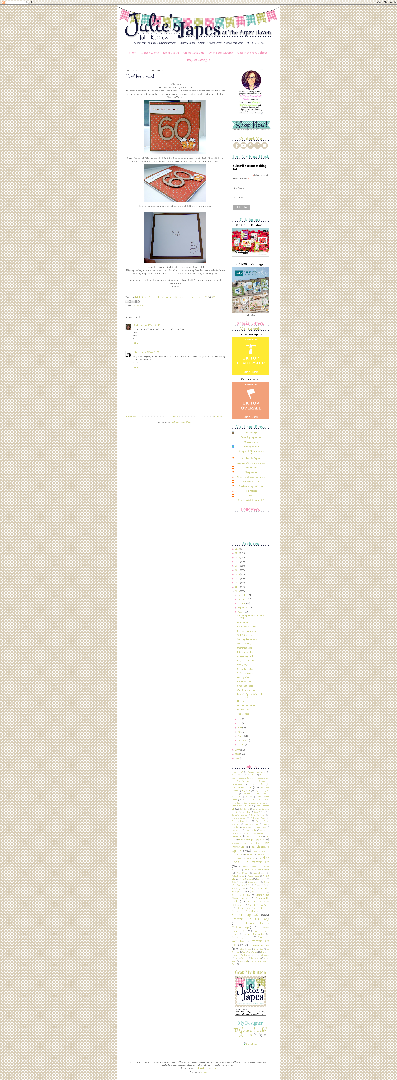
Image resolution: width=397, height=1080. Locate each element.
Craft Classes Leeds (241, 805)
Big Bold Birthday (245, 668)
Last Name (238, 197)
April (240, 731)
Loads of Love (243, 709)
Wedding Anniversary (247, 639)
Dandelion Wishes (239, 815)
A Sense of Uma (251, 441)
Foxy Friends (250, 830)
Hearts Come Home (254, 836)
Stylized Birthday (245, 949)
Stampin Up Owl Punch (258, 905)
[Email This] (126, 301)
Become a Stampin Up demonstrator (250, 785)
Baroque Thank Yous (246, 630)
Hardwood (236, 836)
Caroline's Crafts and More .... (251, 463)
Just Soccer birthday (246, 626)
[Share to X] (132, 301)
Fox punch (236, 830)
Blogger (203, 1072)
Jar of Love (255, 843)
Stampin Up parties (254, 934)
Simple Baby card (245, 685)
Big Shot (246, 790)
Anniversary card (245, 656)
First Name (238, 188)
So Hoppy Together (241, 895)
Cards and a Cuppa (251, 458)
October (242, 603)
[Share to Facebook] (135, 301)
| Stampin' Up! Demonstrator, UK (251, 452)
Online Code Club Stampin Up (250, 860)
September (243, 607)
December (243, 595)
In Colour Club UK (239, 843)
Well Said (244, 961)
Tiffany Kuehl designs (206, 1068)
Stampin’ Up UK (259, 945)
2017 (237, 561)
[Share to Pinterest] (138, 301)
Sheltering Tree (238, 888)
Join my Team (171, 52)
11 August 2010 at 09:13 (149, 325)
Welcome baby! (244, 643)
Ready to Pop (261, 879)
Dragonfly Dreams (238, 818)
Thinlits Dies (246, 955)
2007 (237, 758)
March (241, 736)
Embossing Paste (258, 818)
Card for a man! (244, 681)
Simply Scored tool (259, 892)
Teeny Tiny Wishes (249, 952)
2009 (237, 749)
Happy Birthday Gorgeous (254, 833)
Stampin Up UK (245, 914)
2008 (237, 754)
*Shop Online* (237, 772)
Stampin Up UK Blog (250, 919)
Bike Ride (247, 794)
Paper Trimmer (242, 873)
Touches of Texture (240, 958)
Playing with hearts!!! (246, 660)
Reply (135, 342)
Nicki (135, 325)
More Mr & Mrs (244, 622)
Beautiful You (243, 781)
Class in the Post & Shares (252, 52)
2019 (237, 553)
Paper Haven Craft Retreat (256, 869)
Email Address (241, 178)
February (242, 740)
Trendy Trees (243, 713)
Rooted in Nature (238, 882)
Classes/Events (150, 52)
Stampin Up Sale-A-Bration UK (247, 911)
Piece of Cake (253, 876)
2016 (237, 565)
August (241, 611)
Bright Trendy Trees (246, 652)
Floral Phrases (246, 827)
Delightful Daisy (258, 815)
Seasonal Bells (254, 882)
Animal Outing (238, 775)
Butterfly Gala (237, 797)
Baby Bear (252, 775)
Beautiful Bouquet (246, 778)
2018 (237, 557)
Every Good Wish (251, 824)
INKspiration (251, 472)
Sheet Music (260, 885)
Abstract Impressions (256, 772)
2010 (237, 591)
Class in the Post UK (251, 800)
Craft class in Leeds (261, 809)
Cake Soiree (250, 797)
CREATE (251, 495)
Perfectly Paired (238, 876)
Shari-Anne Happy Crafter (251, 486)
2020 (237, 549)
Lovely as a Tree (263, 854)
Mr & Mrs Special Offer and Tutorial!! (249, 695)
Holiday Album (243, 677)
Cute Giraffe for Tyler (246, 690)
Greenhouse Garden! (246, 705)
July (239, 719)
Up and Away (255, 958)
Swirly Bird (258, 949)
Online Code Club (193, 52)
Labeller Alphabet (259, 851)
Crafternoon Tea (243, 812)
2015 (237, 570)
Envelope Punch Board (241, 821)
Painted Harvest (249, 867)
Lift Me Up (249, 854)
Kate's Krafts (251, 467)
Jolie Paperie (251, 490)
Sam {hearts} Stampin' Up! (251, 500)
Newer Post (131, 416)
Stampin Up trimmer (242, 937)
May (240, 727)
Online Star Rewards (221, 52)
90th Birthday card (245, 635)
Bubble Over (260, 794)
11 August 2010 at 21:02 (148, 352)
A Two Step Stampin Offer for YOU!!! (250, 617)
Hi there (240, 701)
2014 (237, 574)
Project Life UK (246, 878)
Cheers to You (138, 305)
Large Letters (237, 854)
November (243, 599)
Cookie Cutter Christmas (254, 803)
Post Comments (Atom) (181, 421)
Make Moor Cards (251, 481)
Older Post (219, 416)
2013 (237, 578)
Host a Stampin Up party (251, 839)
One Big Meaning (245, 858)
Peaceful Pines (259, 873)
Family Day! (242, 664)
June (240, 723)
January (241, 744)
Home (133, 52)
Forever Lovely (260, 827)
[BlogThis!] (129, 301)
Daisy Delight (259, 812)
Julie (135, 352)
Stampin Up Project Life (250, 908)
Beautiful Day (263, 778)
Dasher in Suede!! (245, 647)
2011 (237, 587)
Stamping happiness (251, 437)
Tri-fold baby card (245, 673)
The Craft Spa (251, 432)
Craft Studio (244, 809)
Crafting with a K (251, 446)
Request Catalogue (198, 60)
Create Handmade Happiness (251, 476)
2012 (237, 582)
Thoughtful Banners (262, 955)
